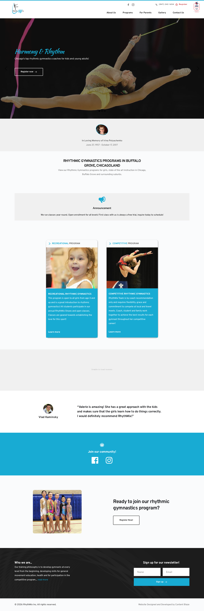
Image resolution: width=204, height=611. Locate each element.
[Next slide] (198, 68)
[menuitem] (111, 12)
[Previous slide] (6, 68)
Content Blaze (182, 604)
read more (43, 579)
